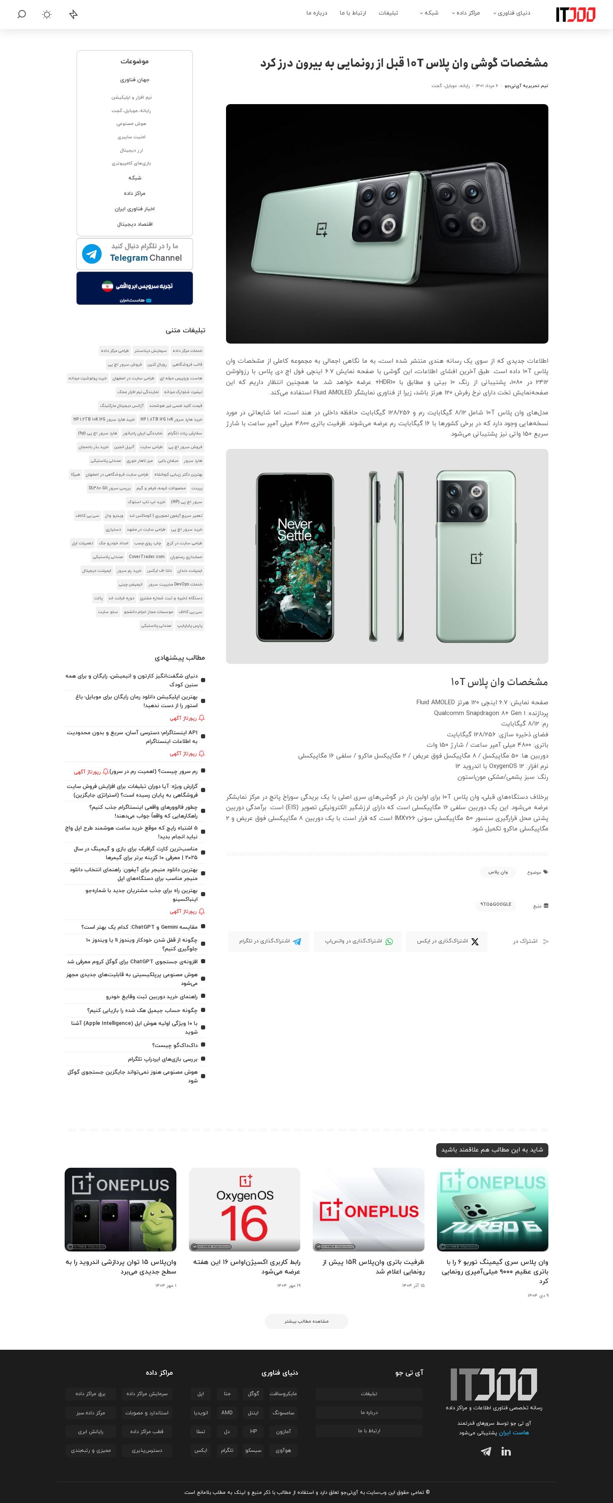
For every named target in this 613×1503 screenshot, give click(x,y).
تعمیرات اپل (82, 543)
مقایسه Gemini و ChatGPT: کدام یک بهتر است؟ (139, 927)
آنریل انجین (124, 447)
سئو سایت (108, 612)
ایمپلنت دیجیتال (97, 571)
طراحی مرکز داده (115, 351)
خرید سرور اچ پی (186, 529)
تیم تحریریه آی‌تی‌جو (526, 85)
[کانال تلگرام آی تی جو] (135, 254)
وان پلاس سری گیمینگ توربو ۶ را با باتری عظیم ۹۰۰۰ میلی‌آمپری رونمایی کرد (495, 1272)
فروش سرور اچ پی (125, 364)
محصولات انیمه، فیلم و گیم (161, 488)
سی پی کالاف (87, 516)
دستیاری (113, 529)
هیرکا (75, 474)
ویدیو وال (114, 516)
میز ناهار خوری (140, 461)
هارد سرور (193, 461)
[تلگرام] (484, 1453)
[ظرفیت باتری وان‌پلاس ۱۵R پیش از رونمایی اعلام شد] (369, 1209)
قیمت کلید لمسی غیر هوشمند (175, 406)
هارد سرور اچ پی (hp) (97, 433)
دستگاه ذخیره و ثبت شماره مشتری (171, 598)
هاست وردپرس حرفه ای (181, 378)
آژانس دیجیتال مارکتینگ (121, 406)
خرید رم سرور (129, 571)
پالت (98, 598)
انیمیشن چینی (131, 584)
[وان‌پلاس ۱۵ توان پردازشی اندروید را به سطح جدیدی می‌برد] (120, 1209)
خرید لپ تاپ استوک (146, 502)
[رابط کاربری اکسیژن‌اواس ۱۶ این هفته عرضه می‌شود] (245, 1209)
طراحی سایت (151, 447)
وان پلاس (498, 872)
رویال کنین (157, 364)
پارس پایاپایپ (189, 626)
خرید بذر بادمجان (93, 447)
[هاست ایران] (135, 288)
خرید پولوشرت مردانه (88, 378)
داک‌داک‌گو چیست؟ (175, 1045)
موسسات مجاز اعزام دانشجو (148, 612)
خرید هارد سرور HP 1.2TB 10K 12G (104, 419)
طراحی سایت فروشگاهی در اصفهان (117, 474)
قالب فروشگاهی (187, 364)
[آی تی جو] (569, 14)
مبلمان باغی (168, 461)
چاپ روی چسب (147, 543)
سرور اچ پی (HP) (186, 502)
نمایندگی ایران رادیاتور (142, 433)
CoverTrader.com (147, 557)
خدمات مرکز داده (187, 351)
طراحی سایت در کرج (184, 543)
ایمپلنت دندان (190, 571)
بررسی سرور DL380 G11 (110, 488)
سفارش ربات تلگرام (185, 433)
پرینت (196, 488)
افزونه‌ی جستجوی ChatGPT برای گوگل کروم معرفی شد (132, 962)
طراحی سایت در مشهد (146, 529)
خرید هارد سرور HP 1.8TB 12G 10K (171, 419)
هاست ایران (514, 1433)
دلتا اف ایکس (159, 571)
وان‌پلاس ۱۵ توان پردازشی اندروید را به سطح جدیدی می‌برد (120, 1267)
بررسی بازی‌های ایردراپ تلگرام (163, 1059)
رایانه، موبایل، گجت (451, 85)
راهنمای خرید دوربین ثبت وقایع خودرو (152, 997)
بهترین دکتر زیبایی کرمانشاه (178, 474)
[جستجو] (22, 14)
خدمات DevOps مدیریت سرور (175, 584)
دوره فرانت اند (121, 598)
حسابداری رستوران (186, 557)
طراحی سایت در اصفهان (133, 378)
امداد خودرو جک (113, 543)
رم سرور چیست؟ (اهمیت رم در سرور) (153, 771)
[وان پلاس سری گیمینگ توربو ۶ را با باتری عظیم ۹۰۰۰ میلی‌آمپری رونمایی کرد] (493, 1209)
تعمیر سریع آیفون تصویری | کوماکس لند (165, 516)
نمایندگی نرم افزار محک (138, 392)
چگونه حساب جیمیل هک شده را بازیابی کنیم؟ (142, 1010)
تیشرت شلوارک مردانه (183, 392)
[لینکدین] (504, 1453)
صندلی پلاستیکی (106, 461)
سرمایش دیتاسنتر (151, 351)
